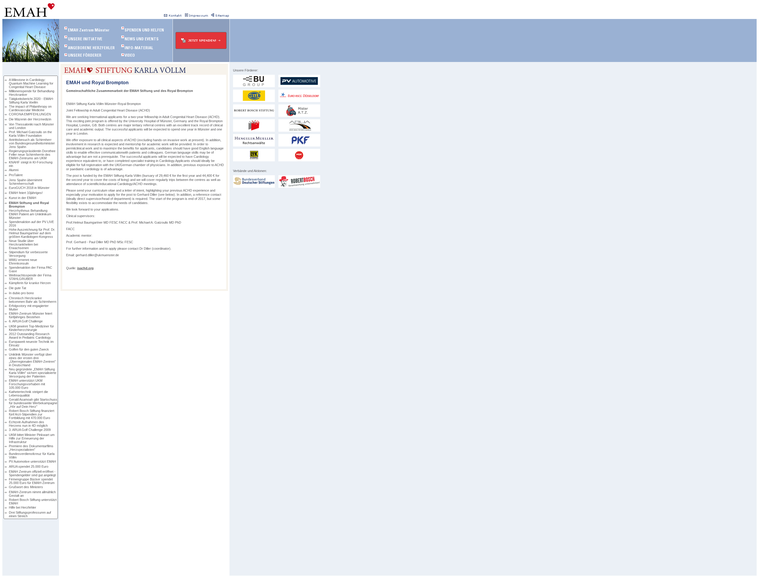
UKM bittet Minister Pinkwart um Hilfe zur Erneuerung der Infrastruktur (32, 438)
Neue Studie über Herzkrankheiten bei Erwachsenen (23, 244)
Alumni (13, 170)
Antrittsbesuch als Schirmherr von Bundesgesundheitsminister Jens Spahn (32, 143)
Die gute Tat (17, 288)
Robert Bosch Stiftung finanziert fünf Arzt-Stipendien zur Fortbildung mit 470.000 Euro (31, 414)
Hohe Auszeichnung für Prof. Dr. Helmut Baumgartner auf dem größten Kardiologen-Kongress (32, 233)
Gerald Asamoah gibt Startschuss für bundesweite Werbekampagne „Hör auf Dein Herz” (33, 403)
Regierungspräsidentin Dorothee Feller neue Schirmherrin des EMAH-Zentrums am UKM (32, 154)
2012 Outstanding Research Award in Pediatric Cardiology (30, 335)
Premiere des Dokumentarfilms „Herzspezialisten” (31, 447)
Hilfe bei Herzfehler (22, 507)
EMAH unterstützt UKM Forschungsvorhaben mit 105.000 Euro (27, 384)
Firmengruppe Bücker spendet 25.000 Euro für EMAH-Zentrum (32, 481)
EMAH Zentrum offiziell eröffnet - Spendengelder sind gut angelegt (32, 473)
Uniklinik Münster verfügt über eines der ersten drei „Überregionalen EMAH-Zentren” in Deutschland (32, 360)
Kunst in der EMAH (22, 198)
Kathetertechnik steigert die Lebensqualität (28, 393)
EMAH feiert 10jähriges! (26, 193)
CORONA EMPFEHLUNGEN (30, 114)
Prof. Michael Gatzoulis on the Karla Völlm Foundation (30, 133)
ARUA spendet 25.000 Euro (28, 466)
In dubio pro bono (21, 293)
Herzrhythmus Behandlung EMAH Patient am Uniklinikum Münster (30, 214)
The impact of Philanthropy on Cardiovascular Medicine (30, 108)
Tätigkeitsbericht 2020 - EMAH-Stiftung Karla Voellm (31, 100)
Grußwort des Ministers (26, 487)
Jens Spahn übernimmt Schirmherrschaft (25, 181)
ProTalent (16, 175)
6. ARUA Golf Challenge (26, 321)
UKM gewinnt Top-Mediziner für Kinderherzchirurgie (31, 328)
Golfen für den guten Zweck (29, 349)
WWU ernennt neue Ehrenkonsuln (23, 261)
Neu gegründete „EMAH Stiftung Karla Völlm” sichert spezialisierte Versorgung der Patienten (32, 372)
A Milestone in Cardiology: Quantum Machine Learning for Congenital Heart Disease (31, 83)
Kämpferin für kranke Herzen (30, 283)
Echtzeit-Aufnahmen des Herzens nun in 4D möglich (28, 423)
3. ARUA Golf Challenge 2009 (30, 429)
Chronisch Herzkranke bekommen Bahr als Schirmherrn (32, 299)
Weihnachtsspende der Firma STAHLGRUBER (30, 277)
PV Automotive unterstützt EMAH (32, 461)
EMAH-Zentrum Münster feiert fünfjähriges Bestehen (30, 315)
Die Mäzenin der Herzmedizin (30, 119)
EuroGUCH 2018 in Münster (29, 188)
